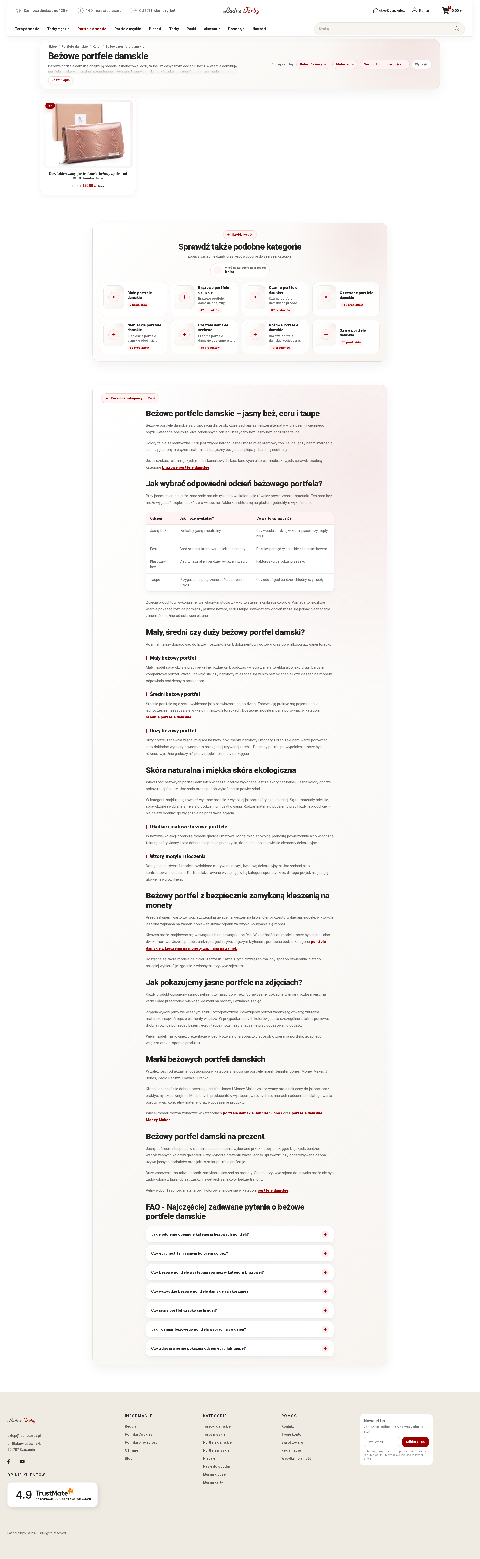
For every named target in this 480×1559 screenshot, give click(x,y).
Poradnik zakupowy (126, 398)
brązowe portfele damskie (186, 467)
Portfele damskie (92, 29)
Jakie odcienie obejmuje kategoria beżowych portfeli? (200, 1234)
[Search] (457, 29)
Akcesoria (212, 29)
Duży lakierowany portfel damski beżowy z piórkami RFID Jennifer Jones (88, 176)
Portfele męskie (127, 29)
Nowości (259, 29)
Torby (174, 29)
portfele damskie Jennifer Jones (252, 1113)
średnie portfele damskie (169, 717)
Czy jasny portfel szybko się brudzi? (184, 1310)
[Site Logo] (241, 10)
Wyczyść (421, 64)
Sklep (52, 46)
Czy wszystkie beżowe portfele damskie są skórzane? (200, 1291)
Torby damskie (27, 29)
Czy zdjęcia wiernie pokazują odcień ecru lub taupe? (198, 1348)
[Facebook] (9, 1461)
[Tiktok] (36, 1461)
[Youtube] (22, 1461)
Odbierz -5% (415, 1442)
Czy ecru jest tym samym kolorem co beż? (189, 1253)
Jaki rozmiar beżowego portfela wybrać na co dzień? (198, 1329)
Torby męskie (58, 29)
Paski (191, 29)
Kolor (97, 46)
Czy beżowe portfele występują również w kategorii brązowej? (207, 1272)
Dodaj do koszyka (91, 162)
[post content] (88, 134)
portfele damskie (273, 1190)
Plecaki (155, 29)
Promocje (236, 29)
